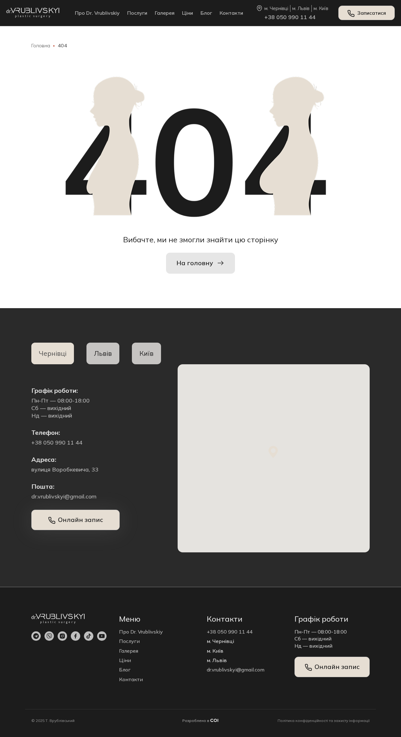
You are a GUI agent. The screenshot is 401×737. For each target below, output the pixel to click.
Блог (206, 13)
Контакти (231, 13)
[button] (273, 452)
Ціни (187, 13)
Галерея (164, 13)
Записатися (371, 13)
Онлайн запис (80, 520)
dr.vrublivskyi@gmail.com (63, 496)
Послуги (137, 13)
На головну (194, 263)
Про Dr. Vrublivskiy (97, 13)
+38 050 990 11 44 (289, 17)
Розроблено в (196, 720)
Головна (40, 45)
